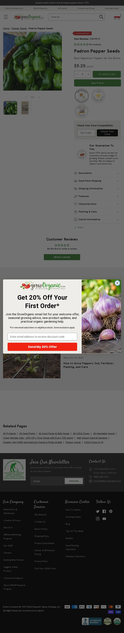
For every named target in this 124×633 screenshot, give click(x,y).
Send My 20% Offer (42, 347)
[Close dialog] (117, 283)
